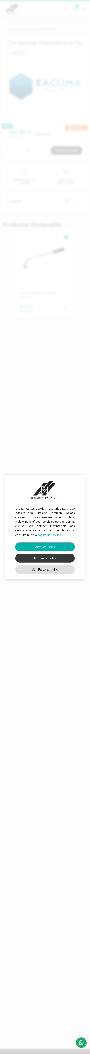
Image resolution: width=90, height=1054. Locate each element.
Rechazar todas (45, 558)
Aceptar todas (45, 546)
